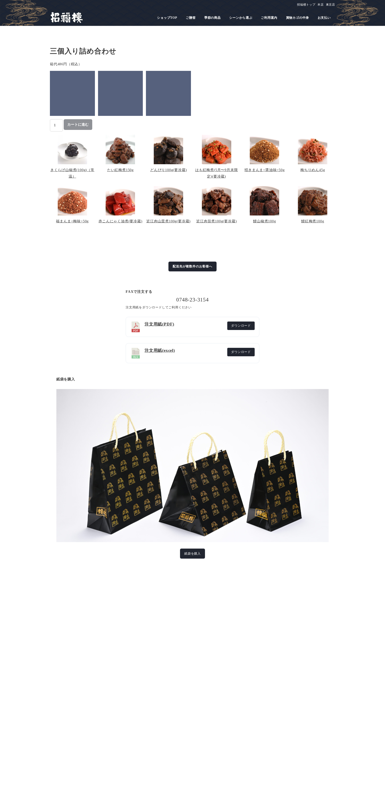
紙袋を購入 (192, 553)
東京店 (330, 4)
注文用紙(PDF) (159, 324)
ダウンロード (241, 325)
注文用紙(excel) (160, 350)
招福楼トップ (306, 4)
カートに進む (78, 124)
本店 (320, 4)
